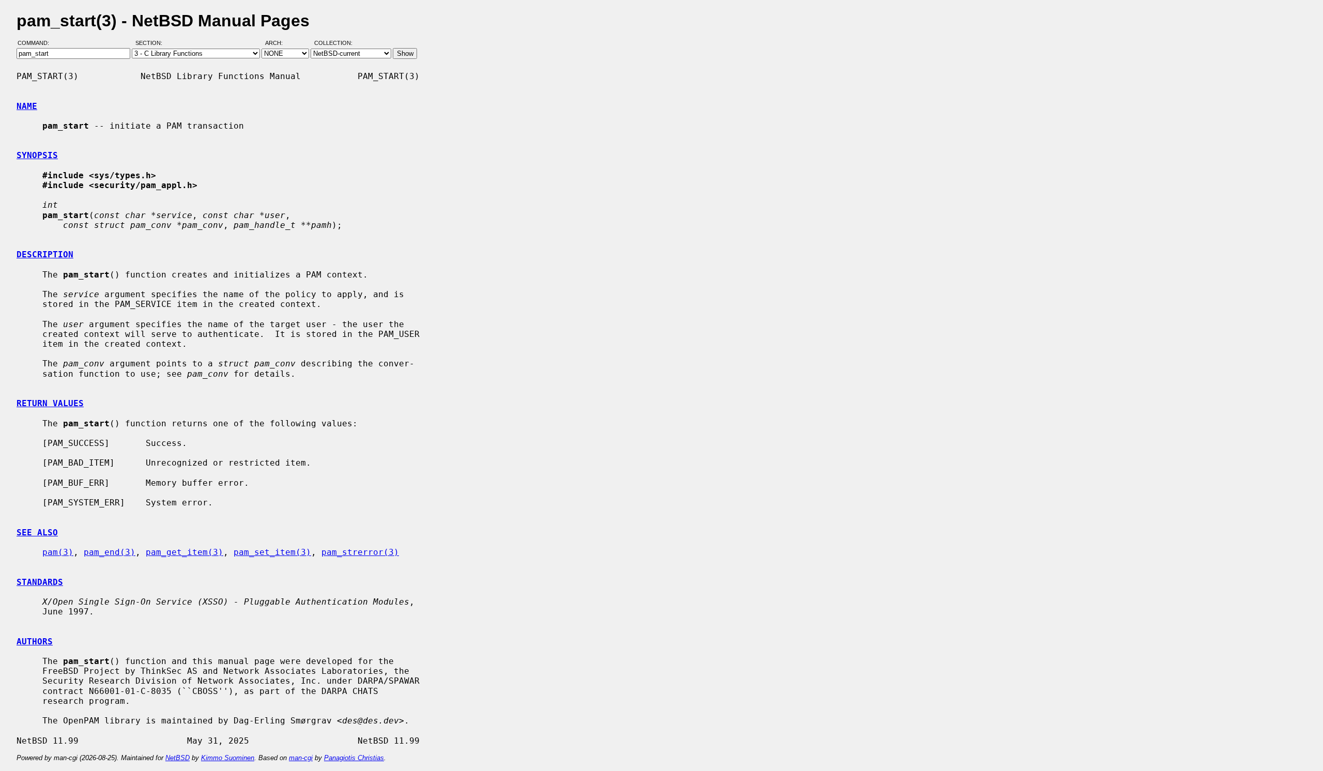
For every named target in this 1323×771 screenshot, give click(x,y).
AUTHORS (35, 641)
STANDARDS (40, 582)
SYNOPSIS (37, 155)
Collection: (333, 43)
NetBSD (177, 758)
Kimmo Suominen (227, 758)
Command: (36, 43)
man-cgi (301, 758)
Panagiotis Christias (354, 758)
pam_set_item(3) (272, 552)
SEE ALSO (37, 532)
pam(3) (57, 552)
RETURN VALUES (50, 403)
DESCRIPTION (45, 254)
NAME (27, 106)
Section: (151, 43)
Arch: (278, 43)
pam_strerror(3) (360, 552)
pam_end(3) (109, 552)
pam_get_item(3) (184, 552)
